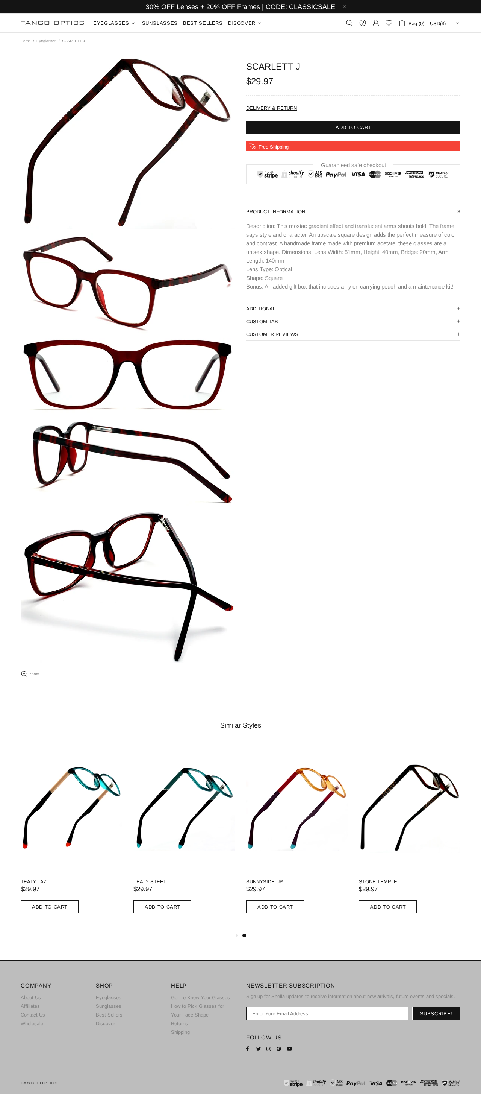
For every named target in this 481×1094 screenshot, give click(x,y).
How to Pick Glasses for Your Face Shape (197, 1010)
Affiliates (30, 1006)
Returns (179, 1023)
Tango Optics (52, 23)
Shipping (180, 1032)
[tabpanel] (296, 837)
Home (26, 41)
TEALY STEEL (149, 881)
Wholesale (32, 1023)
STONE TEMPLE (378, 881)
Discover (105, 1023)
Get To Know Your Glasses (200, 997)
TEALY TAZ (34, 881)
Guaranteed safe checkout (353, 165)
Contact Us (33, 1015)
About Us (31, 997)
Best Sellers (109, 1015)
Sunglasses (108, 1006)
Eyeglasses (46, 41)
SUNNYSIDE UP (264, 881)
